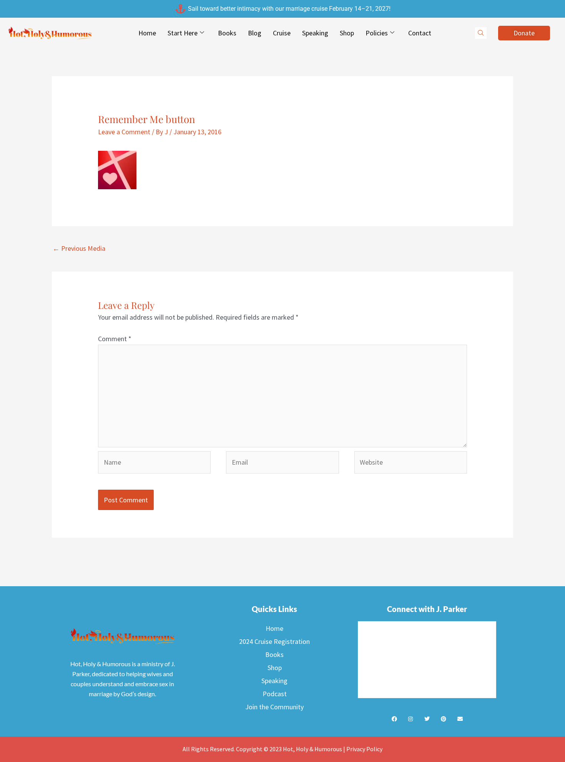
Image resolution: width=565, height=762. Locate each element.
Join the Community (274, 706)
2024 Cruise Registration (274, 641)
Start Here (183, 32)
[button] (481, 33)
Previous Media (79, 248)
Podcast (275, 693)
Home (147, 32)
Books (227, 32)
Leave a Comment (124, 131)
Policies (377, 32)
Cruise (282, 32)
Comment (114, 338)
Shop (347, 32)
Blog (254, 32)
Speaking (315, 32)
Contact (419, 32)
